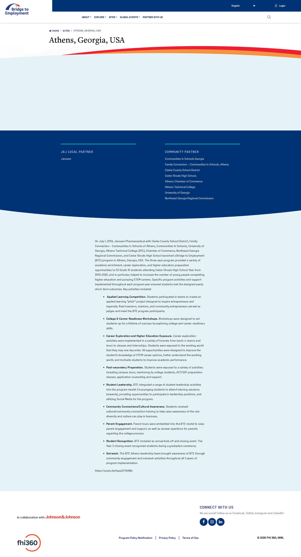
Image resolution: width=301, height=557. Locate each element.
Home (55, 30)
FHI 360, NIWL (275, 537)
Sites (66, 30)
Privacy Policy (167, 538)
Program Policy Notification (135, 538)
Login (282, 5)
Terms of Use (190, 538)
